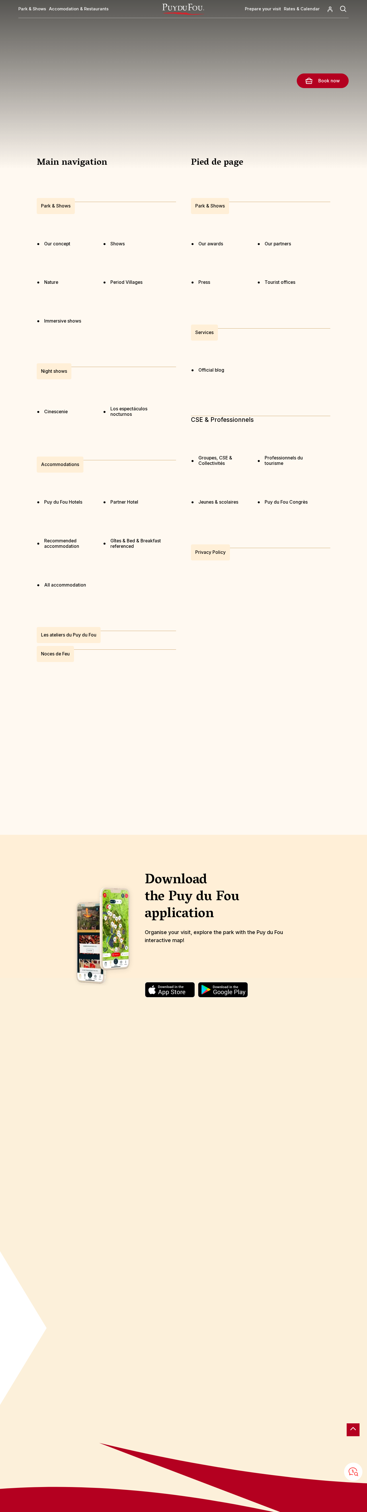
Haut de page (353, 1430)
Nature (51, 282)
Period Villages (126, 282)
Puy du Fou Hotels (63, 502)
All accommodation (65, 585)
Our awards (210, 243)
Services (204, 332)
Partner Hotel (124, 502)
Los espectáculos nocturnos (128, 411)
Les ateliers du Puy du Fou (68, 635)
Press (204, 282)
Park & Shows (56, 206)
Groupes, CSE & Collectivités (215, 460)
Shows (117, 243)
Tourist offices (280, 282)
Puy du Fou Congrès (286, 502)
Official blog (211, 370)
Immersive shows (62, 321)
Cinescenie (56, 411)
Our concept (57, 243)
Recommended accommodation (61, 543)
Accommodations (60, 464)
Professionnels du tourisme (284, 460)
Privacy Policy (210, 552)
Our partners (278, 243)
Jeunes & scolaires (218, 502)
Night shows (54, 371)
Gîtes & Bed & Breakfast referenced (135, 543)
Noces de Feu (55, 654)
